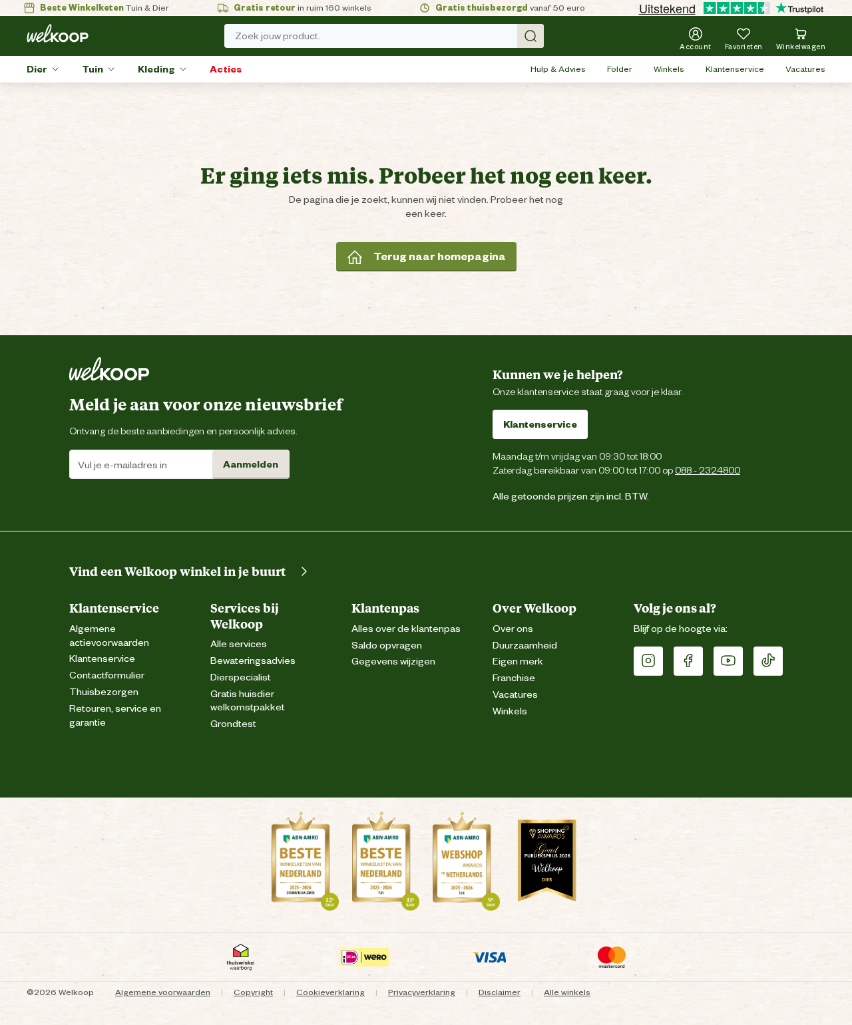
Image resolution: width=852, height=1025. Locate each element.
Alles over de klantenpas (406, 629)
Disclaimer (500, 992)
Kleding (156, 69)
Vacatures (805, 69)
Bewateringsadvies (253, 661)
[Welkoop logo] (58, 33)
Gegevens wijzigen (393, 661)
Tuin (92, 69)
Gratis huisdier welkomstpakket (247, 701)
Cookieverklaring (330, 992)
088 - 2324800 (707, 470)
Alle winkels (567, 992)
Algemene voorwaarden (162, 992)
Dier (37, 69)
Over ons (513, 629)
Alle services (238, 644)
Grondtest (233, 724)
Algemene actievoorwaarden (109, 636)
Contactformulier (106, 675)
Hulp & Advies (558, 69)
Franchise (514, 678)
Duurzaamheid (525, 646)
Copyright (253, 992)
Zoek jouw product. (277, 36)
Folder (619, 69)
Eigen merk (518, 661)
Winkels (669, 69)
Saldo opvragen (386, 646)
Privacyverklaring (421, 992)
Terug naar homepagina (439, 256)
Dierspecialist (240, 677)
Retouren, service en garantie (115, 716)
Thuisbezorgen (103, 692)
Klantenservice (735, 69)
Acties (226, 69)
